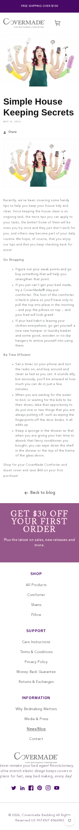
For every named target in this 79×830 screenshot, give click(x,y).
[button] (66, 23)
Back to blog (42, 493)
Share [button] (12, 132)
